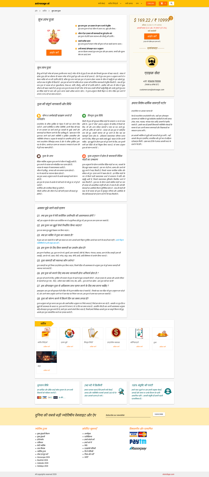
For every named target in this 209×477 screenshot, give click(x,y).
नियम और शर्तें (88, 454)
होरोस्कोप (39, 439)
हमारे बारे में (87, 442)
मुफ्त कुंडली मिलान (42, 433)
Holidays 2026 (41, 466)
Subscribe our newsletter (115, 415)
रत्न (139, 3)
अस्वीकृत (86, 433)
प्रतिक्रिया (87, 436)
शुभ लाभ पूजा (55, 11)
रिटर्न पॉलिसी (87, 451)
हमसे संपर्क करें (88, 439)
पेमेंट (84, 445)
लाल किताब (40, 448)
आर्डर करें (53, 52)
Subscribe (159, 414)
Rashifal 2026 (41, 460)
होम (36, 11)
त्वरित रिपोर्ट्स (115, 3)
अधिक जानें (46, 346)
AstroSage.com (168, 474)
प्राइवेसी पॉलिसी (88, 448)
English (151, 3)
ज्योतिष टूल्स (40, 451)
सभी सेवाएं (101, 3)
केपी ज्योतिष (40, 445)
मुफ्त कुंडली (40, 436)
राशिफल (39, 442)
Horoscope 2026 (42, 457)
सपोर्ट (85, 457)
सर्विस (44, 11)
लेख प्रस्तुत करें (41, 454)
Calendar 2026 (41, 463)
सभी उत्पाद (129, 3)
